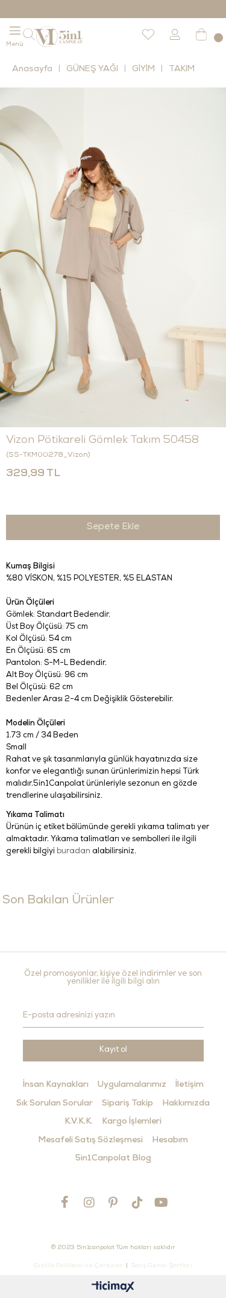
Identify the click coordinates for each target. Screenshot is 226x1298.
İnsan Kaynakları (56, 1085)
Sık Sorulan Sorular (54, 1103)
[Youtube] (161, 1202)
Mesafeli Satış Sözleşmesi (90, 1140)
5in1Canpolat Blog (113, 1158)
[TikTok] (137, 1202)
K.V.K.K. (78, 1122)
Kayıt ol (113, 1050)
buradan (73, 852)
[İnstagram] (89, 1202)
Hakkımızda (186, 1103)
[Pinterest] (113, 1202)
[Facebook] (65, 1202)
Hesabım (170, 1140)
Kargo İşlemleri (132, 1122)
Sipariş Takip (127, 1103)
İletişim (189, 1085)
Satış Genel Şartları (161, 1266)
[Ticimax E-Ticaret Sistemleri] (113, 1288)
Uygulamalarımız (132, 1085)
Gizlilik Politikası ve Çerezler (78, 1266)
